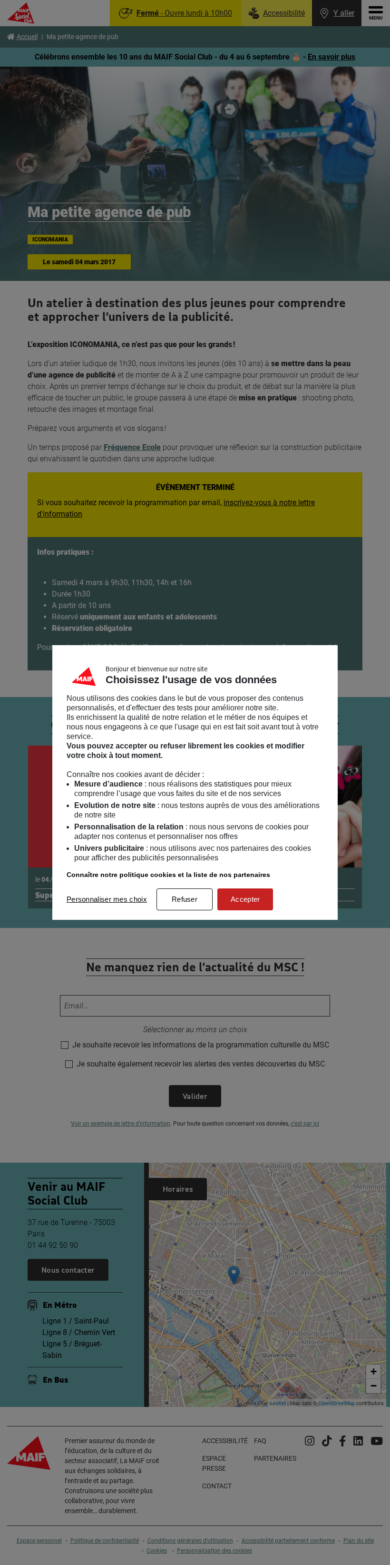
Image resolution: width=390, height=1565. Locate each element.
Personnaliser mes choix (107, 899)
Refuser (184, 899)
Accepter (245, 899)
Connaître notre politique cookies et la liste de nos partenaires (168, 874)
